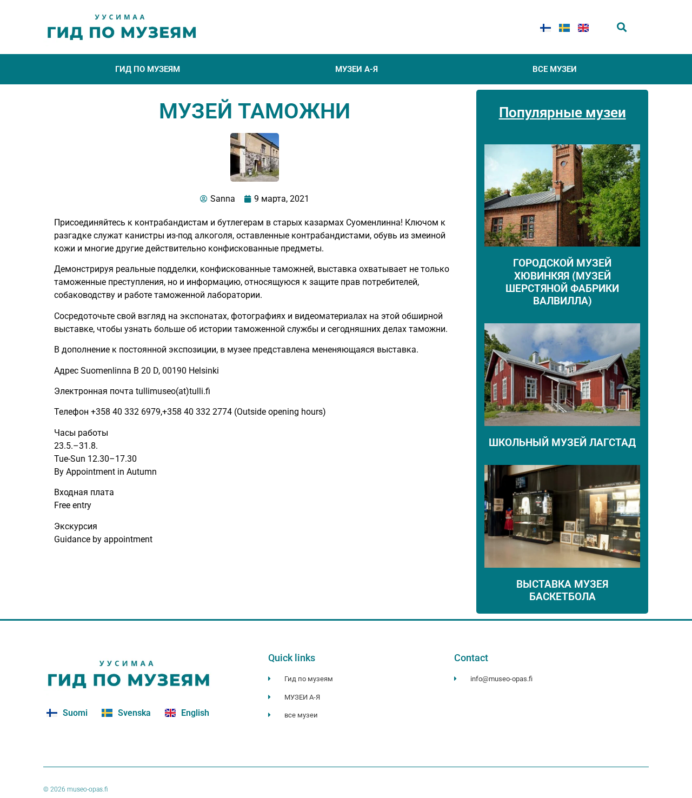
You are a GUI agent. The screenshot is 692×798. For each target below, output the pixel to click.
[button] (622, 27)
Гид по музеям (147, 69)
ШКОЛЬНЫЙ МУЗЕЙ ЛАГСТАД (562, 442)
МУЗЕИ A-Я (356, 69)
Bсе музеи (555, 69)
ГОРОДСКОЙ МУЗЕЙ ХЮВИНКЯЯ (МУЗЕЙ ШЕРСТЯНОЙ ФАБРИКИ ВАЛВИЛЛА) (562, 282)
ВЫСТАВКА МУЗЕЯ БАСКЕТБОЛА (562, 590)
